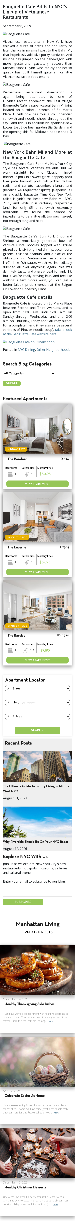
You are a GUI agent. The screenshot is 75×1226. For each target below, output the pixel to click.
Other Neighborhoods (53, 349)
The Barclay (16, 635)
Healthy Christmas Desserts (25, 1187)
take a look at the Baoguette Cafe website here (37, 331)
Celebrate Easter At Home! (25, 1095)
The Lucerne (17, 547)
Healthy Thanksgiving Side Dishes (29, 1004)
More (51, 1021)
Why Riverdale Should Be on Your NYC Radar (35, 841)
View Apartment (37, 484)
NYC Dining (26, 349)
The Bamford (17, 459)
